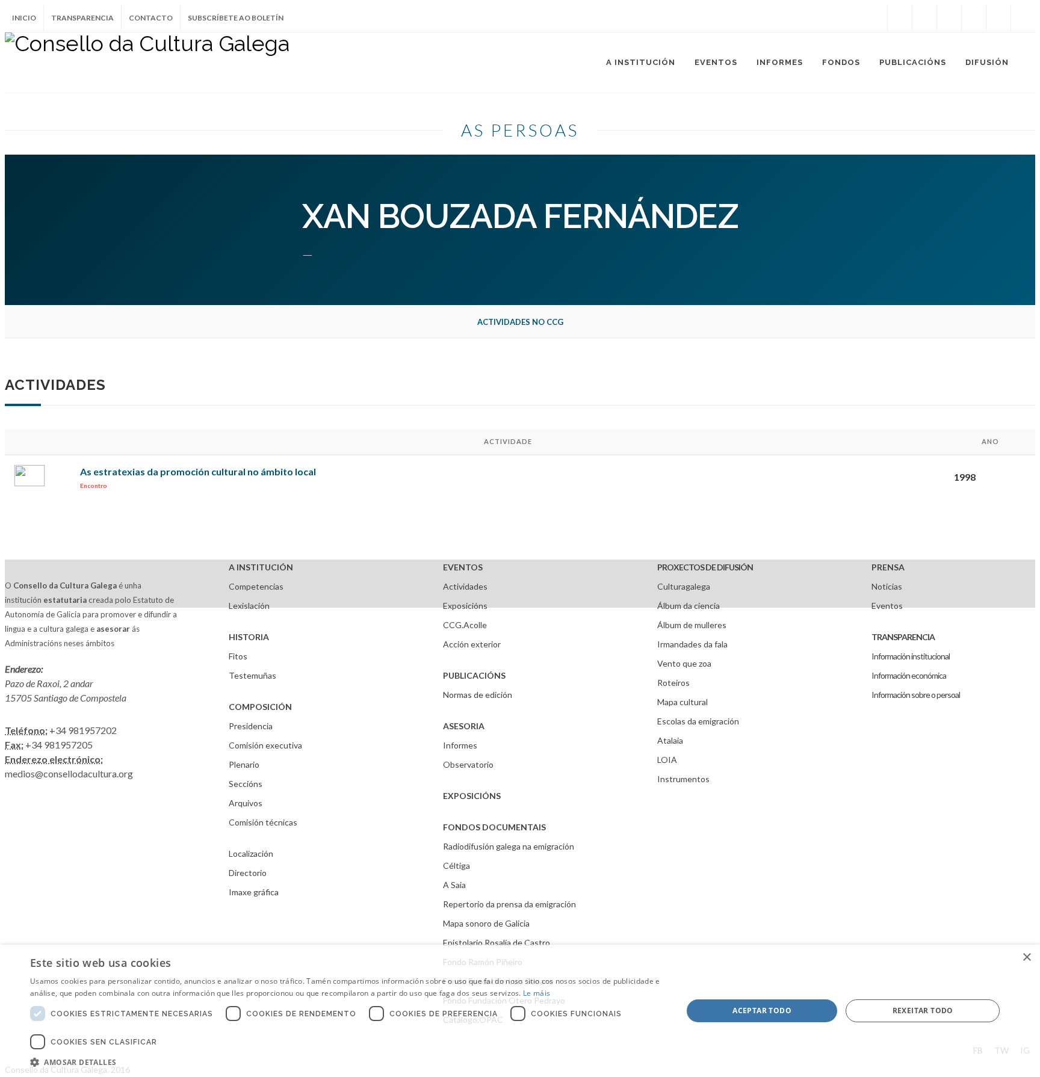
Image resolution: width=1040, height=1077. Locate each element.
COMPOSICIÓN (260, 707)
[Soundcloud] (949, 18)
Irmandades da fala (692, 644)
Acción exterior (472, 644)
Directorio (248, 873)
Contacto (151, 17)
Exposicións (465, 605)
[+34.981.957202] (998, 18)
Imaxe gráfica (254, 892)
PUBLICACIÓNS (474, 675)
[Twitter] (924, 18)
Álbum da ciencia (688, 605)
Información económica (908, 675)
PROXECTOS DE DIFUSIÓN (705, 567)
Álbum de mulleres (691, 625)
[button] (346, 1062)
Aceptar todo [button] (761, 1010)
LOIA (667, 760)
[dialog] (520, 1011)
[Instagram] (875, 18)
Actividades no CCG (520, 322)
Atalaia (670, 740)
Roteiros (673, 682)
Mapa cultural (682, 702)
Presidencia (251, 726)
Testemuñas (252, 675)
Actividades (465, 586)
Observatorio (468, 764)
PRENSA (888, 567)
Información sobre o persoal (915, 695)
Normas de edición (477, 695)
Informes (460, 745)
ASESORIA (463, 726)
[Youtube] (974, 18)
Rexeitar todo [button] (923, 1010)
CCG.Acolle (465, 625)
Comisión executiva (265, 745)
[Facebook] (900, 18)
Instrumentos (683, 779)
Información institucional (910, 656)
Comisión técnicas (263, 822)
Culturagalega (683, 586)
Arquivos (245, 803)
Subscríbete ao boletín (235, 17)
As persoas (520, 130)
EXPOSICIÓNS (472, 796)
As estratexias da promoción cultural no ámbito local (198, 471)
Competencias (256, 586)
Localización (251, 853)
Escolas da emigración (698, 721)
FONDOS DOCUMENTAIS (494, 827)
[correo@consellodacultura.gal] (1023, 18)
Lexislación (249, 605)
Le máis (536, 993)
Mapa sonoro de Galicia (486, 923)
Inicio (24, 17)
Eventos (887, 605)
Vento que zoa (684, 663)
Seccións (245, 784)
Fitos (238, 656)
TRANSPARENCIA (903, 637)
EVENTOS (463, 567)
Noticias (886, 586)
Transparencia (82, 17)
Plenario (244, 764)
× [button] (1026, 957)
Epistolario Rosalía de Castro (496, 942)
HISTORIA (249, 637)
